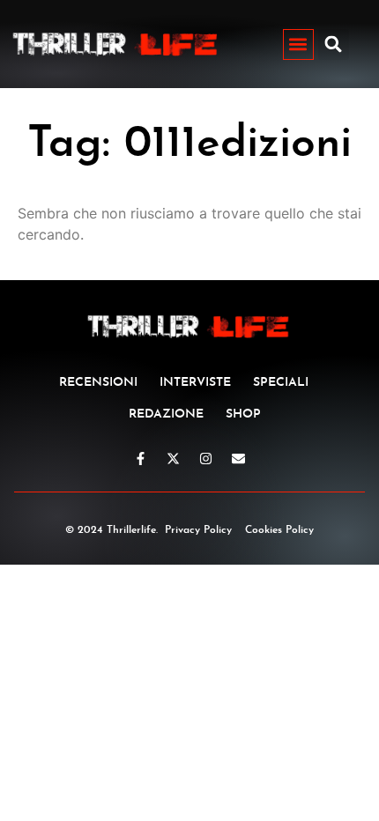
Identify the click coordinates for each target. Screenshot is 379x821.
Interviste (195, 382)
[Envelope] (238, 458)
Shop (243, 414)
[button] (298, 44)
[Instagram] (205, 458)
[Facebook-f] (140, 458)
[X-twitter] (173, 458)
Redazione (166, 414)
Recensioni (98, 382)
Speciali (280, 382)
